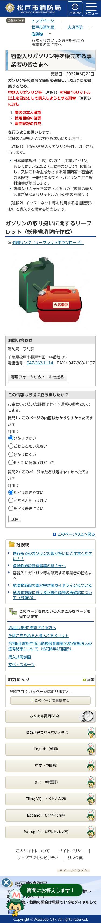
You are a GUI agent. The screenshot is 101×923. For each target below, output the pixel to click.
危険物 (37, 34)
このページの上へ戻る (76, 534)
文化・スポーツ (21, 665)
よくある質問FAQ (44, 716)
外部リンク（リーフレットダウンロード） (48, 243)
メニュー (91, 13)
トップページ (43, 21)
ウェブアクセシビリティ (38, 858)
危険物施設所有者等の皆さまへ (39, 566)
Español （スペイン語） (47, 815)
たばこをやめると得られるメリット (38, 636)
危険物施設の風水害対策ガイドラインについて (52, 585)
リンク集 (75, 858)
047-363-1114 (40, 363)
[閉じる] (6, 882)
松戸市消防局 (43, 27)
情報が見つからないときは (47, 732)
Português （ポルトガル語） (47, 832)
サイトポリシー (72, 851)
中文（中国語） (47, 765)
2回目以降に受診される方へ (32, 628)
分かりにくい (24, 455)
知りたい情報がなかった (34, 463)
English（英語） (47, 749)
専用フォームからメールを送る (37, 377)
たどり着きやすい (28, 493)
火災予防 (75, 27)
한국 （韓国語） (47, 782)
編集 (90, 679)
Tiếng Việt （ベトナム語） (47, 799)
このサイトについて (33, 851)
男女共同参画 (19, 657)
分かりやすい (24, 438)
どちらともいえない (30, 446)
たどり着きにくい (28, 509)
